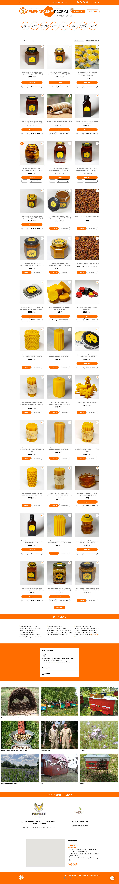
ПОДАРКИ (93, 26)
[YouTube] (84, 3)
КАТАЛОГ (66, 875)
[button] (59, 2)
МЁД (73, 26)
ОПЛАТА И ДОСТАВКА (82, 875)
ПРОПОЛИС (35, 26)
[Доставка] (87, 3)
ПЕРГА (64, 26)
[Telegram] (78, 3)
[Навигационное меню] (20, 2)
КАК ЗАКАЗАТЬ (72, 875)
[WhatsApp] (81, 3)
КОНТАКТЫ (97, 875)
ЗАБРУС (54, 26)
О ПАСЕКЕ (91, 875)
